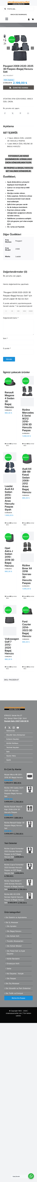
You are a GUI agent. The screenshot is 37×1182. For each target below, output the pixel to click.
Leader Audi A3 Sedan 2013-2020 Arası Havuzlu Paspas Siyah (9, 498)
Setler (9, 969)
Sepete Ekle (8, 444)
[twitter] (9, 728)
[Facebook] (5, 113)
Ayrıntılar (13, 443)
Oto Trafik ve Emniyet (14, 993)
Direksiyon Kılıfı (13, 964)
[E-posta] (28, 113)
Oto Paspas (11, 978)
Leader (18, 256)
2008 (17, 249)
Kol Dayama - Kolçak (15, 974)
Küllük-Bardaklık (13, 959)
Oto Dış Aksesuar (12, 983)
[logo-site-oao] (18, 2)
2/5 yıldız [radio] (12, 312)
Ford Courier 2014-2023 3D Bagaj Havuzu (27, 629)
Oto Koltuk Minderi (14, 946)
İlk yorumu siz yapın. (11, 108)
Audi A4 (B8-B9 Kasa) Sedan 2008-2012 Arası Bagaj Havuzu (26, 480)
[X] (12, 113)
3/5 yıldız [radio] (18, 312)
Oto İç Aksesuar (12, 922)
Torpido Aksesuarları (15, 941)
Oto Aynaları (12, 926)
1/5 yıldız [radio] (6, 312)
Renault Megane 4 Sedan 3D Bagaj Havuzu (9, 400)
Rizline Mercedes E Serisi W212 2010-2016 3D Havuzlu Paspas (28, 420)
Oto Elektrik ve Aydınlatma (16, 917)
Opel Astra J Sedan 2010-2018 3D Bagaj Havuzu (9, 557)
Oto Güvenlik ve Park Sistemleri (18, 988)
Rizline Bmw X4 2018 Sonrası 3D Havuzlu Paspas (27, 574)
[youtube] (18, 728)
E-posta (7, 348)
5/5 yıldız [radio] (31, 312)
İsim (5, 338)
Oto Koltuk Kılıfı (13, 936)
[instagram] (14, 728)
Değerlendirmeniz (10, 318)
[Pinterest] (20, 113)
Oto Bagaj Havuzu (14, 931)
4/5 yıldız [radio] (24, 312)
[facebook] (5, 728)
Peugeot (18, 241)
